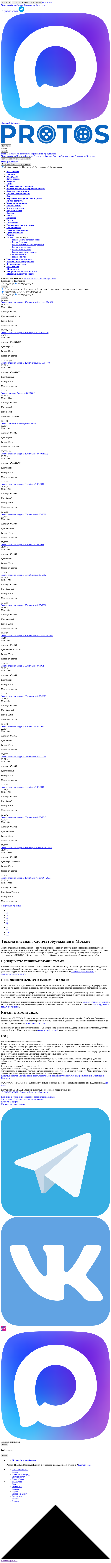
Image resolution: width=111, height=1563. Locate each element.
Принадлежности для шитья (20, 225)
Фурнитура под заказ (16, 264)
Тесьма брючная (19, 242)
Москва (10, 123)
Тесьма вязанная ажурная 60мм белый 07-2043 (22, 787)
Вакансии (87, 1076)
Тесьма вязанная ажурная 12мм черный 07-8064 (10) (25, 332)
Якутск (15, 1499)
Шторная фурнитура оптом (20, 274)
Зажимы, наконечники (17, 191)
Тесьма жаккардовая (21, 249)
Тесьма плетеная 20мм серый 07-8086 (18, 423)
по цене (44, 289)
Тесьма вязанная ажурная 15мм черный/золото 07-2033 (26, 847)
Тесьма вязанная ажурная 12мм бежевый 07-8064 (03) (25, 363)
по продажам (69, 289)
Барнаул (15, 1501)
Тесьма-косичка (19, 257)
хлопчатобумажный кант (82, 971)
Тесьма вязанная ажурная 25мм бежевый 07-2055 (23, 757)
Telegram (24, 1092)
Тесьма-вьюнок (19, 254)
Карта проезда (84, 1465)
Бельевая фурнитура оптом (19, 186)
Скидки (20, 5)
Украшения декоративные (19, 259)
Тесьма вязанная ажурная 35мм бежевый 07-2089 (23, 514)
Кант (9, 196)
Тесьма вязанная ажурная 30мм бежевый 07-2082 (23, 575)
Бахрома (10, 181)
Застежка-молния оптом (18, 193)
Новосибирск (18, 1479)
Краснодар (17, 1481)
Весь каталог (12, 171)
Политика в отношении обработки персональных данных (28, 1097)
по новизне (31, 289)
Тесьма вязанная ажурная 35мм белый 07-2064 (22, 666)
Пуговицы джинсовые (17, 230)
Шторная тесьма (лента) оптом (21, 271)
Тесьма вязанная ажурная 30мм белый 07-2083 (22, 544)
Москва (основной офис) (24, 1460)
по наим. (55, 289)
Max (31, 1092)
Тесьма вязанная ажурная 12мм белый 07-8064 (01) (24, 454)
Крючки (10, 213)
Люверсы (11, 218)
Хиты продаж (55, 167)
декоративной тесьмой (47, 1030)
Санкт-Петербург (20, 1469)
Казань (15, 1472)
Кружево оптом (14, 210)
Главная (4, 154)
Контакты (40, 5)
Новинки (26, 167)
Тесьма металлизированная (24, 252)
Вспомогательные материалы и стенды (25, 188)
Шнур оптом (12, 269)
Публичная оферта (9, 1102)
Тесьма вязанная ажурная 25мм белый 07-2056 (22, 726)
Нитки (9, 220)
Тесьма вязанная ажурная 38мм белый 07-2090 (22, 484)
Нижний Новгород (21, 1474)
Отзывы (65, 1076)
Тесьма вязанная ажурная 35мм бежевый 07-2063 (23, 696)
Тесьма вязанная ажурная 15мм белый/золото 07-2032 (25, 878)
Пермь (15, 1491)
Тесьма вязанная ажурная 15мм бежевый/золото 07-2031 (27, 302)
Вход (53, 154)
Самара (15, 1489)
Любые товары (11, 167)
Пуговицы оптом (14, 232)
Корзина (35, 154)
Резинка (10, 235)
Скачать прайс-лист (43, 156)
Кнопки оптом (13, 206)
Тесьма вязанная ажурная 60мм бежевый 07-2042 (23, 817)
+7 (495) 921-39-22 (9, 11)
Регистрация (45, 154)
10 (7, 932)
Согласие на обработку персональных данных (22, 1099)
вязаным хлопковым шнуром (96, 1002)
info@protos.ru (41, 1092)
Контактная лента (15, 208)
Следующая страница (11, 906)
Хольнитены (12, 266)
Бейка (9, 184)
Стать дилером (67, 156)
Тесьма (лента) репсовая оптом (26, 240)
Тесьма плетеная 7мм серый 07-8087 (18, 393)
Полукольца (12, 223)
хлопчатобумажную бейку (13, 974)
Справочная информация (49, 1076)
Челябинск (17, 1486)
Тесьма (9, 237)
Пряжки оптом (13, 227)
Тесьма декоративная (21, 247)
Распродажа (40, 167)
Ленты (9, 215)
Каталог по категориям (19, 154)
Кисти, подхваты (14, 201)
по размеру (84, 289)
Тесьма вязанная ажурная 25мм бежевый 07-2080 (23, 605)
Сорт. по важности (13, 289)
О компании (29, 5)
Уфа (14, 1484)
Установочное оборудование (20, 261)
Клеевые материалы (16, 203)
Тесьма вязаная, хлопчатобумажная (28, 244)
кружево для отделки (35, 1023)
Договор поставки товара (13, 1104)
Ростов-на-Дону (19, 1494)
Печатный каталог (24, 156)
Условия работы (8, 5)
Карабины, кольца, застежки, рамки (24, 198)
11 (7, 935)
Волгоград (17, 1496)
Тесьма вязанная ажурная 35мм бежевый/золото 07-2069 (27, 635)
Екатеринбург (18, 1477)
